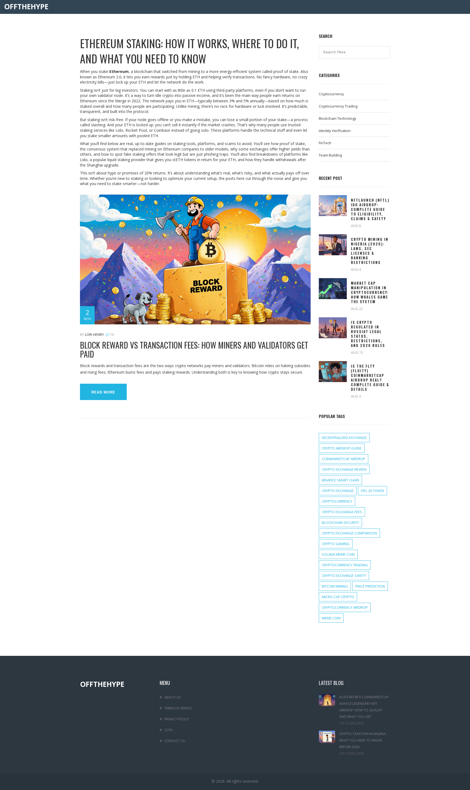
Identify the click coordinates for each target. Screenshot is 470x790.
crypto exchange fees (342, 511)
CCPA (168, 730)
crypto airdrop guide (341, 448)
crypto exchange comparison (349, 533)
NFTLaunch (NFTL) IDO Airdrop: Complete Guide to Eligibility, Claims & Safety (370, 209)
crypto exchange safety (344, 575)
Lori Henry (94, 334)
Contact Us (174, 741)
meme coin (331, 618)
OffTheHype (26, 7)
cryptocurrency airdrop (345, 607)
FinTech (325, 142)
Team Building (330, 155)
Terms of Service (178, 708)
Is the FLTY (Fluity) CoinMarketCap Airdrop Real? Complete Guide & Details (370, 378)
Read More (103, 392)
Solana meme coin (338, 554)
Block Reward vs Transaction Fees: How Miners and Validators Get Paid (194, 349)
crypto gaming (336, 543)
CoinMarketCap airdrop (343, 458)
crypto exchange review (344, 469)
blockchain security (340, 522)
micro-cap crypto (338, 596)
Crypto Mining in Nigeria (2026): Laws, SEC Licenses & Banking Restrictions (369, 251)
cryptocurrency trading (345, 564)
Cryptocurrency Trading (338, 106)
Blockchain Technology (337, 118)
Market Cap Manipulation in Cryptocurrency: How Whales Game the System (370, 292)
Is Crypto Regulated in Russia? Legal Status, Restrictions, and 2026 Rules (368, 334)
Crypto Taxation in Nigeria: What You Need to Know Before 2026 (362, 740)
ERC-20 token (372, 490)
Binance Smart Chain (340, 480)
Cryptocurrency (331, 93)
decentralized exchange (344, 437)
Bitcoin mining (335, 586)
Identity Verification (335, 130)
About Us (172, 697)
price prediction (370, 586)
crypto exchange (338, 490)
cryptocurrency (337, 501)
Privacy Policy (176, 719)
